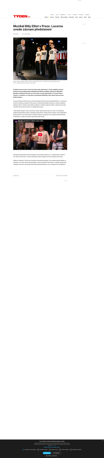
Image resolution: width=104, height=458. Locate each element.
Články (46, 17)
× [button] (102, 440)
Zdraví (85, 17)
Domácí (52, 17)
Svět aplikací (81, 14)
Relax (89, 17)
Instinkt (57, 14)
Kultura (80, 17)
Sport (76, 17)
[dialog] (52, 449)
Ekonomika (71, 17)
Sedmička (52, 14)
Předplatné (87, 14)
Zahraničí (57, 17)
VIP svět (69, 14)
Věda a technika (64, 17)
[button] (52, 447)
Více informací (53, 445)
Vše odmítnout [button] (56, 453)
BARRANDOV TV (63, 14)
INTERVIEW (75, 14)
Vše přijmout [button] (47, 453)
